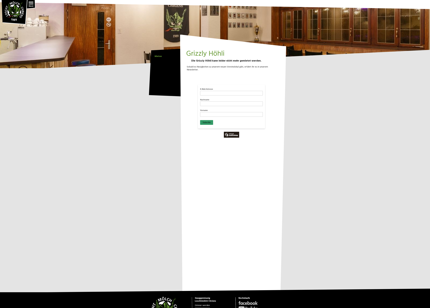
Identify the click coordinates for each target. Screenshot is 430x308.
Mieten (158, 56)
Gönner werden (202, 305)
